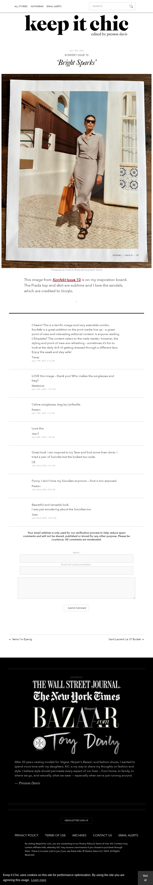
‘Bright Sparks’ (76, 63)
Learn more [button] (38, 880)
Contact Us (102, 835)
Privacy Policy (26, 835)
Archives (79, 835)
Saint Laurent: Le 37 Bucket (125, 639)
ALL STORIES (21, 6)
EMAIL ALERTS (54, 6)
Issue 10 (67, 279)
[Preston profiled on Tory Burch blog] (76, 743)
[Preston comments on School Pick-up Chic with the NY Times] (76, 697)
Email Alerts (128, 835)
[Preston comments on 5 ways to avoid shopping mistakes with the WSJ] (76, 684)
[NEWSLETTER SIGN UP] (76, 824)
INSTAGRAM (37, 6)
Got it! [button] (145, 878)
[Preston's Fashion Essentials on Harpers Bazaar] (76, 717)
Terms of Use (55, 835)
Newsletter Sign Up (76, 820)
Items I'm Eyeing (22, 639)
